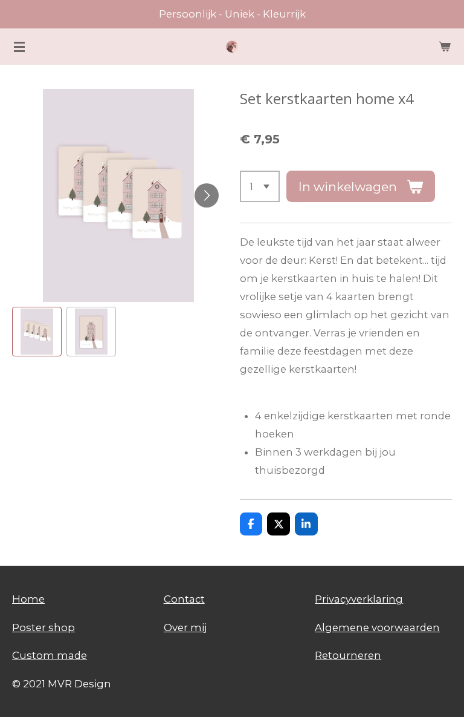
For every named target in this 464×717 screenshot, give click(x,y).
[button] (37, 331)
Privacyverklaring (359, 599)
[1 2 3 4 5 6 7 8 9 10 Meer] (260, 186)
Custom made (49, 655)
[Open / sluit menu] (19, 46)
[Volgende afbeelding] (207, 195)
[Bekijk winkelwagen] (444, 46)
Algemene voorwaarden (377, 627)
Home (28, 599)
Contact (184, 599)
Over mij (185, 627)
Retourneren (348, 655)
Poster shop (43, 627)
